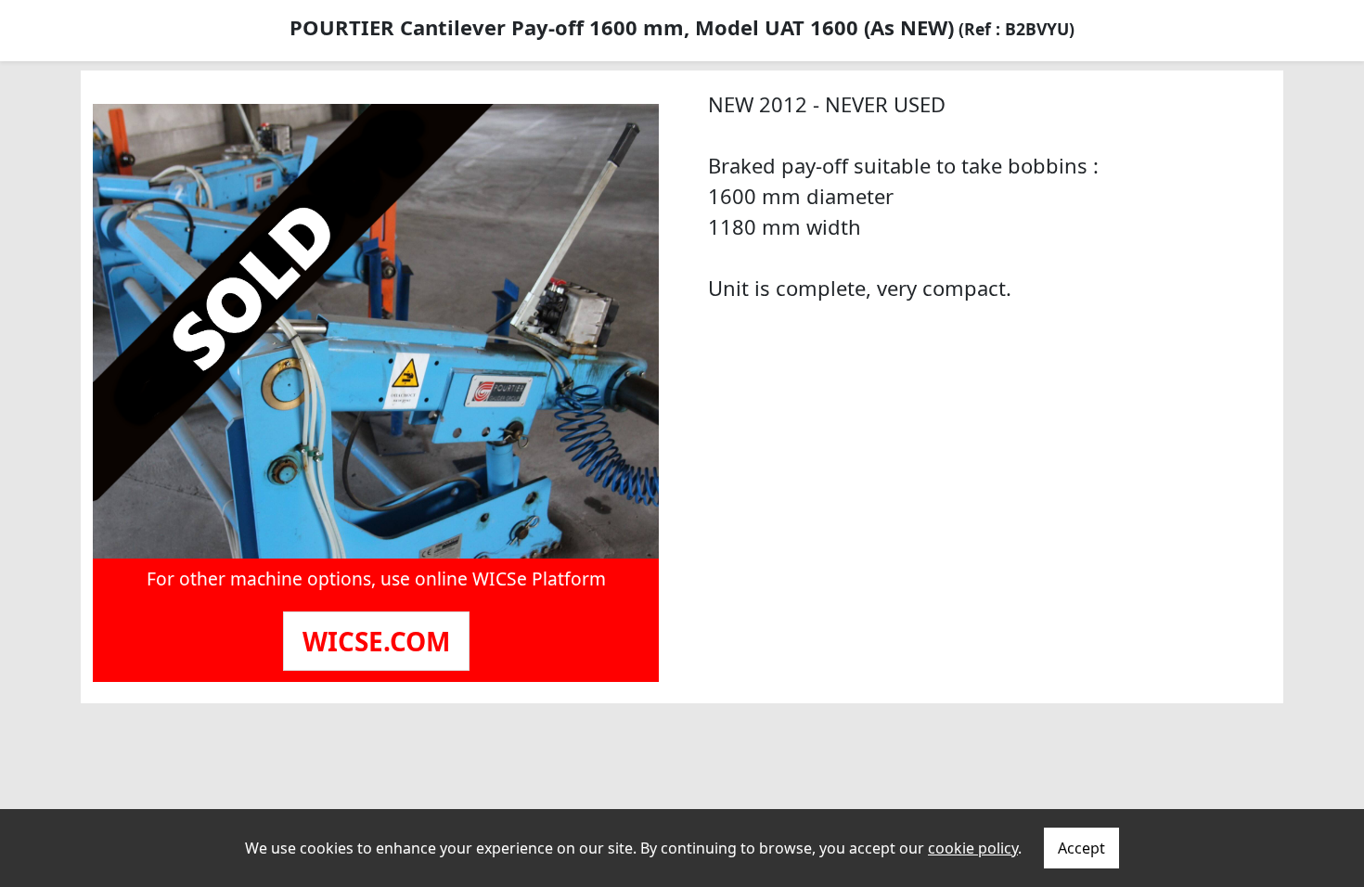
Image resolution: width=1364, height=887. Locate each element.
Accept (1081, 848)
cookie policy (973, 848)
